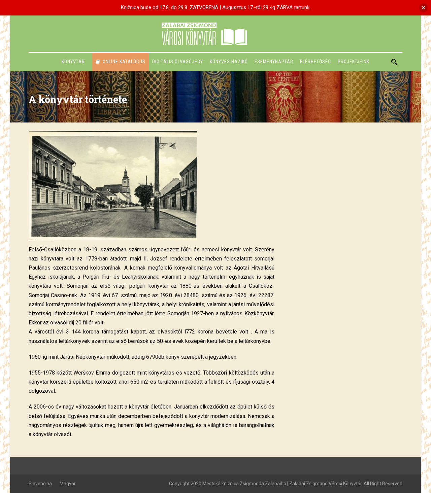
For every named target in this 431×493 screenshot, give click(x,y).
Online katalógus (124, 61)
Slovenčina (40, 483)
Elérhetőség (315, 61)
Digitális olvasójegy (177, 61)
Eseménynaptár (274, 61)
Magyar (68, 483)
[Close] (423, 7)
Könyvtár (73, 61)
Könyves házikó (229, 61)
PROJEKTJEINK (353, 61)
